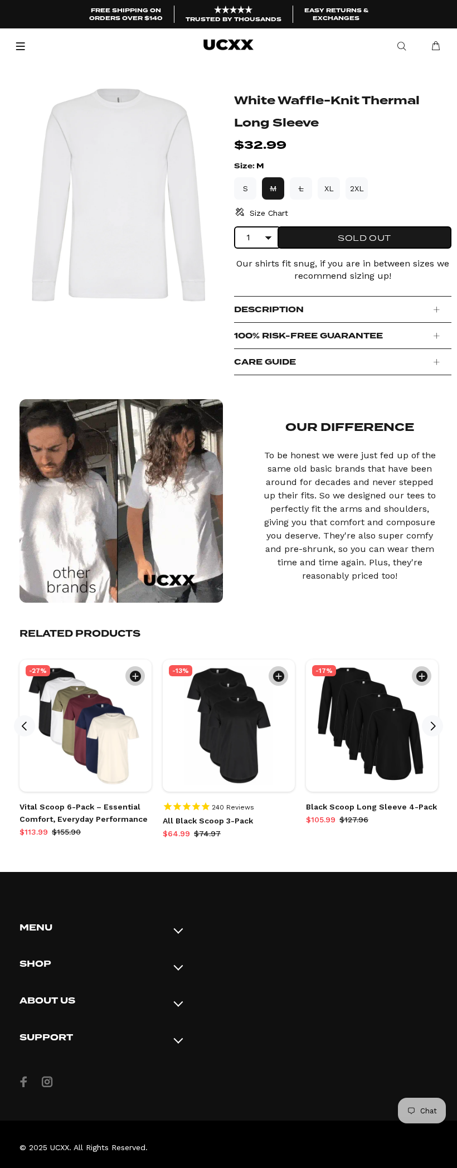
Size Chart (269, 213)
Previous (24, 725)
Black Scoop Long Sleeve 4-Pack (371, 806)
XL (329, 188)
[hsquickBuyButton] (135, 676)
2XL (357, 188)
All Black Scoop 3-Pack (208, 820)
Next (432, 725)
